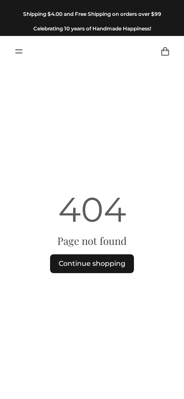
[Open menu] (18, 51)
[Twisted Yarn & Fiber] (92, 51)
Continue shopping (92, 263)
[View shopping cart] (165, 51)
